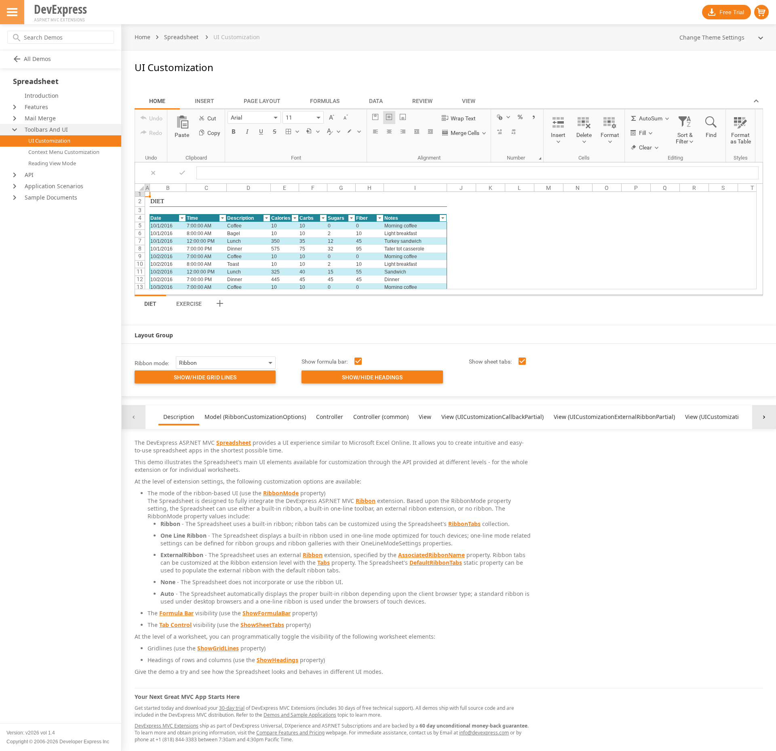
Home (142, 37)
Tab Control (175, 625)
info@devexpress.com (484, 732)
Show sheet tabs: (490, 361)
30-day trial (232, 708)
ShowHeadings (277, 660)
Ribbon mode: (152, 363)
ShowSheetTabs (262, 625)
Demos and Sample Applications (300, 714)
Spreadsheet (181, 37)
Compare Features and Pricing (290, 732)
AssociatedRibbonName (431, 555)
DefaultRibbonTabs (435, 562)
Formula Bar (176, 613)
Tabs (323, 562)
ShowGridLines (218, 648)
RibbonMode (281, 493)
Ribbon (365, 501)
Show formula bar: (325, 361)
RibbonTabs (464, 524)
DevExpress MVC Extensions (166, 725)
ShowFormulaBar (266, 613)
